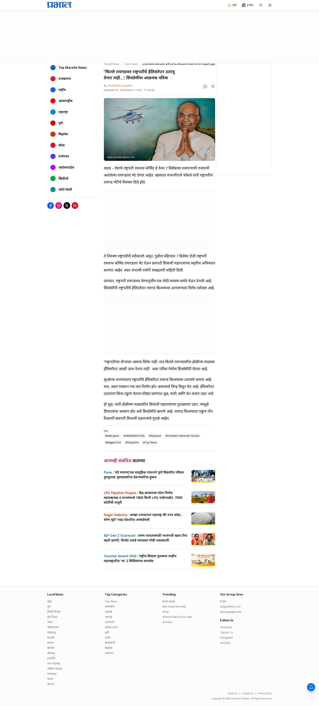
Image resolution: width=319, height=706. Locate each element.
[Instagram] (58, 205)
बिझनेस (108, 648)
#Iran (165, 611)
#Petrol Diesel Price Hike (177, 617)
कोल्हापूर (51, 632)
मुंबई (49, 601)
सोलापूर (51, 653)
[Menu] (270, 5)
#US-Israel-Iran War (174, 606)
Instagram (226, 637)
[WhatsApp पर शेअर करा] (205, 86)
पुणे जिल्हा (52, 617)
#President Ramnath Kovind (182, 435)
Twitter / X (226, 632)
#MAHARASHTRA (134, 435)
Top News (111, 601)
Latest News (131, 64)
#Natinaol (155, 435)
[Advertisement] (159, 36)
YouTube (225, 642)
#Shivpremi (132, 442)
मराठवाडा (52, 674)
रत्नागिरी (51, 658)
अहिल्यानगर (53, 627)
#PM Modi (168, 601)
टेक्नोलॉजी (110, 642)
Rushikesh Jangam (120, 85)
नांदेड (49, 622)
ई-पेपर (223, 601)
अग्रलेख (108, 611)
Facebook (226, 627)
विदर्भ (50, 679)
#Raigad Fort (113, 442)
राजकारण (109, 622)
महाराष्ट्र (108, 617)
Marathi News (111, 64)
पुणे (49, 606)
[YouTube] (75, 205)
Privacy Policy (265, 693)
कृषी (107, 632)
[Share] (212, 86)
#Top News (150, 442)
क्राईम (108, 637)
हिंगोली (50, 648)
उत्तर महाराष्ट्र (53, 663)
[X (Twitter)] (67, 205)
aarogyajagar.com (230, 611)
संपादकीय (109, 606)
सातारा (50, 642)
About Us (233, 693)
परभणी (50, 637)
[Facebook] (50, 205)
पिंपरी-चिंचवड (54, 611)
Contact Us (247, 693)
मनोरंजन (109, 653)
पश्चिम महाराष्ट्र (54, 668)
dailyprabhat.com (230, 606)
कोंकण (50, 684)
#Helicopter (112, 435)
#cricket (167, 622)
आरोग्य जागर (111, 627)
